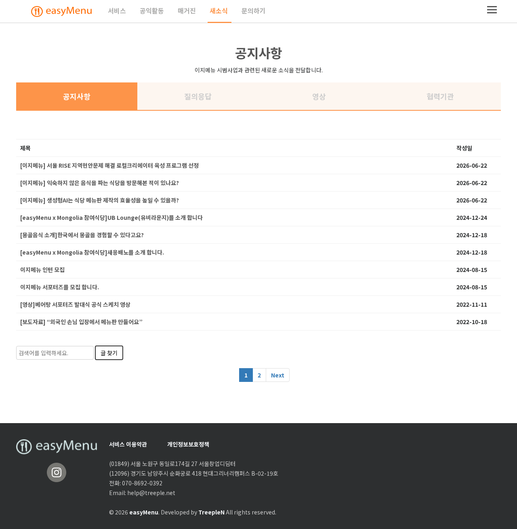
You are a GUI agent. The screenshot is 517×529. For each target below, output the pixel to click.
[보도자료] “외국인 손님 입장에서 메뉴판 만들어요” (81, 322)
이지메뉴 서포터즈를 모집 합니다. (59, 287)
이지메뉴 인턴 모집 (42, 270)
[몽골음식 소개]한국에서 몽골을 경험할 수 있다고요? (82, 235)
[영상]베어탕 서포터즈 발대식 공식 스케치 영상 (75, 304)
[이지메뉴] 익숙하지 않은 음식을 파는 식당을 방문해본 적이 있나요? (99, 183)
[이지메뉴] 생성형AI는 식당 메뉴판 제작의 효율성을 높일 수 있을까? (99, 200)
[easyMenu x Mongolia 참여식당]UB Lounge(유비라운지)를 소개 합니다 (111, 217)
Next (277, 375)
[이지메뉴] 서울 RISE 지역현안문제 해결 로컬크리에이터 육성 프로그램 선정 (109, 165)
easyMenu (143, 512)
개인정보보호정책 (188, 444)
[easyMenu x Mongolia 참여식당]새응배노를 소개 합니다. (92, 252)
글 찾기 (109, 353)
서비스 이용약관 (128, 444)
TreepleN (211, 512)
